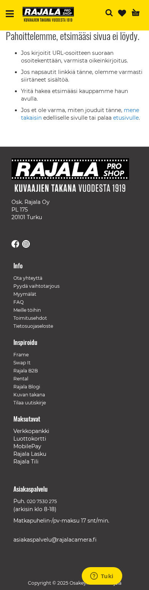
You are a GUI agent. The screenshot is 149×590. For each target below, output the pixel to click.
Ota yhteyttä (27, 278)
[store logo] (51, 15)
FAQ (18, 302)
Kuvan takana (29, 395)
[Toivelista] (122, 13)
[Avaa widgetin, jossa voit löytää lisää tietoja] (101, 576)
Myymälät (24, 294)
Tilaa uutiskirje (29, 403)
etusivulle (126, 117)
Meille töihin (27, 310)
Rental (20, 379)
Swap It (22, 363)
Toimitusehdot (30, 318)
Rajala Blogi (26, 387)
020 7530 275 (42, 501)
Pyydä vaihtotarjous (36, 286)
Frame (21, 355)
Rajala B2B (25, 371)
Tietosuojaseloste (33, 326)
